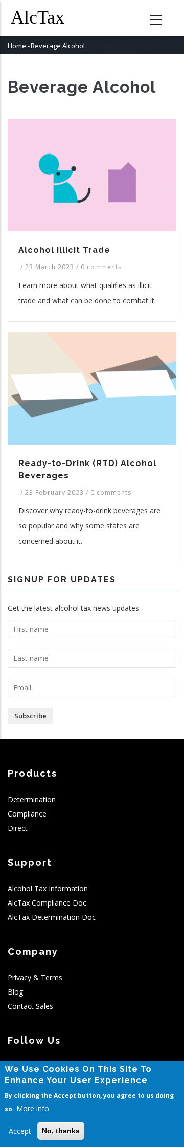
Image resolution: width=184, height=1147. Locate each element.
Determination (32, 799)
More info (32, 1108)
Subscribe (30, 715)
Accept (20, 1131)
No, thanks (61, 1131)
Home (17, 45)
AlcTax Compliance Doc (47, 903)
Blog (15, 992)
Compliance (27, 814)
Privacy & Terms (35, 977)
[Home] (46, 18)
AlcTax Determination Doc (52, 917)
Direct (18, 828)
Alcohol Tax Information (48, 888)
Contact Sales (30, 1006)
